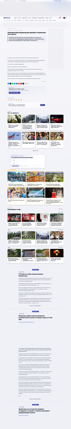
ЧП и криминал (34, 17)
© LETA (21, 30)
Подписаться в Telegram (14, 92)
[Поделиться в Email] (25, 83)
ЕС (23, 20)
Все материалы (61, 229)
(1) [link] (19, 145)
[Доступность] (66, 1)
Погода (15, 20)
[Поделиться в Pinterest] (21, 83)
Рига (9, 20)
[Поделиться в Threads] (23, 83)
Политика (43, 20)
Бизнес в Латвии (13, 28)
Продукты (54, 20)
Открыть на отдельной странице (36, 305)
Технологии (26, 20)
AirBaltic (36, 20)
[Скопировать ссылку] (27, 83)
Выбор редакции (41, 17)
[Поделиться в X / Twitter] (10, 83)
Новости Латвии (24, 17)
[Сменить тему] (62, 18)
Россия (47, 20)
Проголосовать (15, 165)
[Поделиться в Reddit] (19, 83)
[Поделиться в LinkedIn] (17, 83)
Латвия (40, 20)
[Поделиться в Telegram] (15, 83)
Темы (5, 20)
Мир (29, 17)
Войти (64, 0)
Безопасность (20, 20)
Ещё (50, 17)
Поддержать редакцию (58, 0)
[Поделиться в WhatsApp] (12, 83)
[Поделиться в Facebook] (8, 83)
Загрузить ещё (35, 150)
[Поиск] (57, 18)
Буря (12, 20)
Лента (19, 17)
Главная (15, 17)
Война (50, 20)
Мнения (47, 17)
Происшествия (32, 20)
